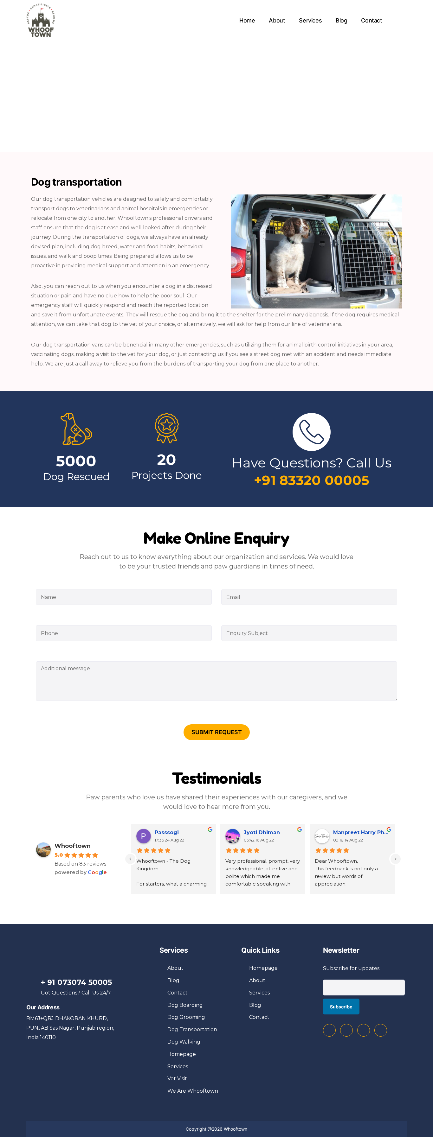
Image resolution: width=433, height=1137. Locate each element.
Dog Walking (183, 1042)
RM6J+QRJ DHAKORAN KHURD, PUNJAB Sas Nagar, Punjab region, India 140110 (70, 1027)
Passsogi (167, 832)
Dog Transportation (192, 1029)
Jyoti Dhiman (262, 832)
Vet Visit (177, 1079)
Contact (371, 20)
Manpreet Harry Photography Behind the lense (361, 832)
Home (247, 20)
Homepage (181, 1054)
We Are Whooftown (192, 1091)
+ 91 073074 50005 (76, 982)
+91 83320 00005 (311, 480)
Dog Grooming (186, 1017)
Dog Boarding (185, 1005)
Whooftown (73, 845)
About (277, 20)
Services (310, 20)
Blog (341, 20)
